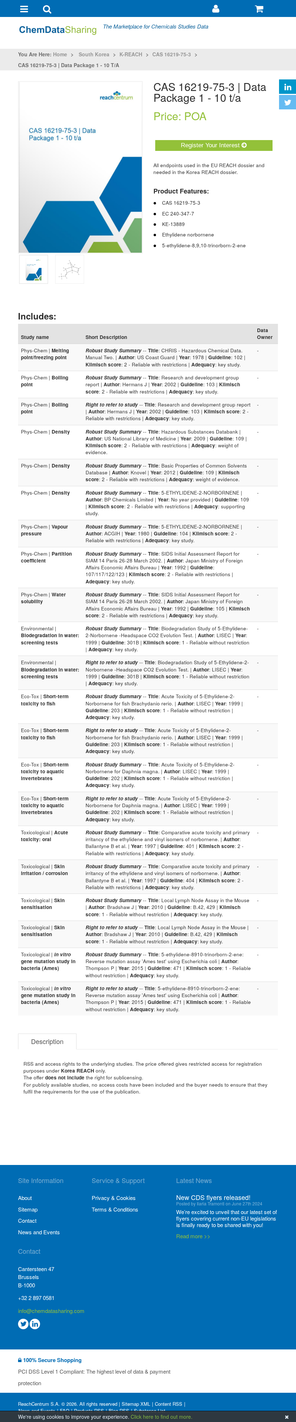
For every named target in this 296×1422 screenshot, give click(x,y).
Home (60, 54)
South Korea (94, 54)
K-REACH (130, 54)
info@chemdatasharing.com (51, 1310)
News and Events (39, 1232)
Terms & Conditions (115, 1209)
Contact (27, 1220)
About (25, 1197)
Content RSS (168, 1404)
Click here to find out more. (161, 1416)
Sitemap (28, 1209)
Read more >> (193, 1236)
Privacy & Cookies (114, 1197)
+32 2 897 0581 (36, 1297)
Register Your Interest (211, 145)
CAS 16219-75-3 (171, 54)
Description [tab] (47, 1041)
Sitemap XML (136, 1404)
